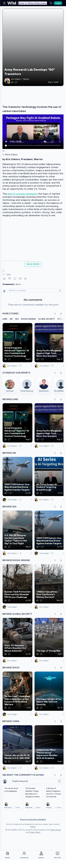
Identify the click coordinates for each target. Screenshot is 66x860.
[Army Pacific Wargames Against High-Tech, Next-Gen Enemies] (49, 342)
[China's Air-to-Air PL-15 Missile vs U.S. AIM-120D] (17, 744)
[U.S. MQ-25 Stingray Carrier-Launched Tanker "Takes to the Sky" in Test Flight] (17, 530)
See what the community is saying (23, 775)
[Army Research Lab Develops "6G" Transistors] (33, 47)
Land (8, 274)
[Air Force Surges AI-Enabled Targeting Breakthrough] (49, 476)
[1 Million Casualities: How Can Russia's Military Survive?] (49, 583)
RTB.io (32, 827)
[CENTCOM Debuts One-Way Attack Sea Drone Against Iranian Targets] (17, 476)
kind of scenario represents (23, 193)
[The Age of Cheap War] (49, 637)
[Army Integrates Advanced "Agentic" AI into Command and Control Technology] (17, 342)
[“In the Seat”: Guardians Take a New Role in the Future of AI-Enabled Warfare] (17, 691)
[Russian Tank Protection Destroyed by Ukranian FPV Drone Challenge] (17, 583)
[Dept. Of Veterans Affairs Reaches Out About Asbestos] (17, 637)
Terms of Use (55, 830)
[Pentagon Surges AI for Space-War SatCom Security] (49, 691)
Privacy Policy (34, 832)
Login (58, 3)
